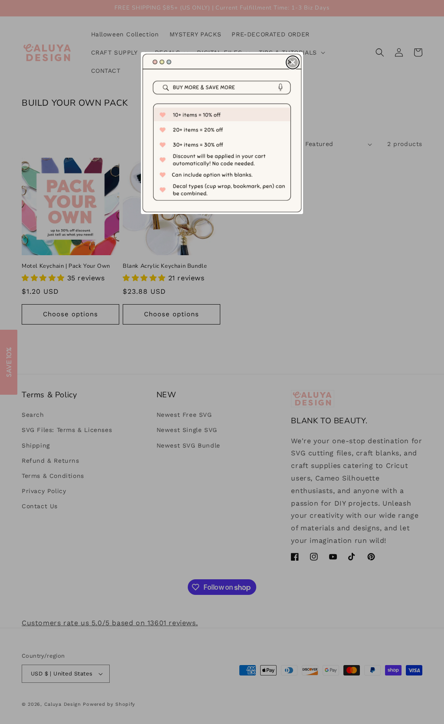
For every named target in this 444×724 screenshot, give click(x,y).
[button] (292, 62)
